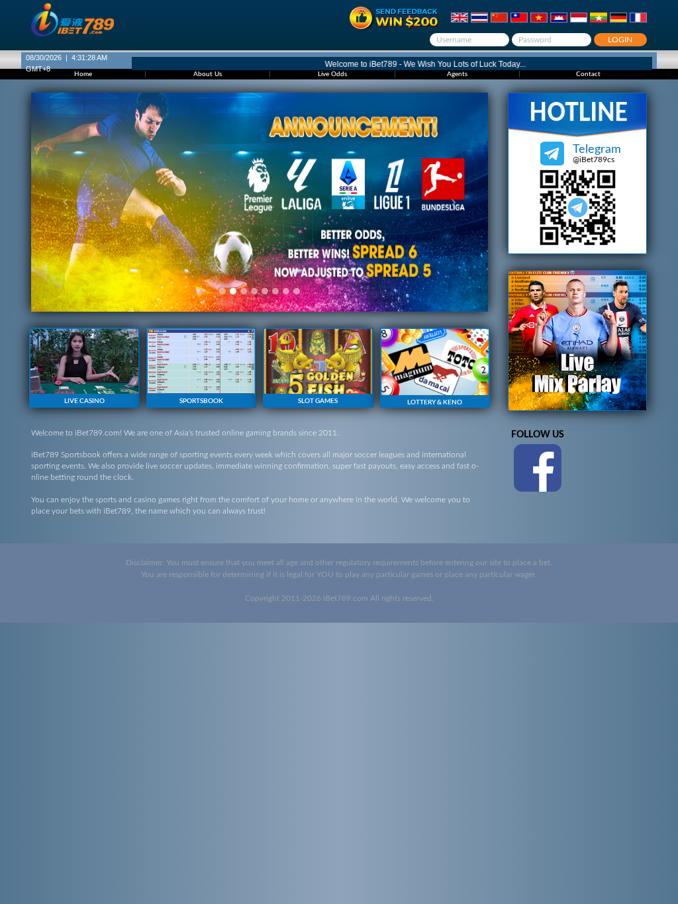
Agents (457, 74)
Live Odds (332, 74)
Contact (588, 74)
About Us (207, 74)
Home (83, 74)
